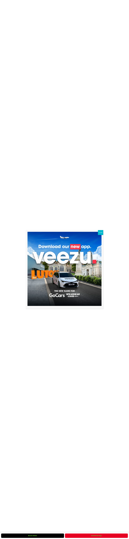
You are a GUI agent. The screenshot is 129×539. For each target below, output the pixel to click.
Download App (96, 535)
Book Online (32, 535)
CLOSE (100, 232)
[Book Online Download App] (64, 269)
